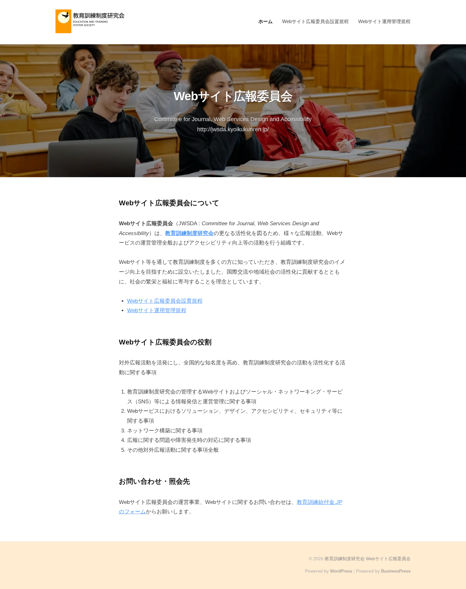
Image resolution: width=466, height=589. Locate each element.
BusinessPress (396, 571)
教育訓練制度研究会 (189, 233)
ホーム (265, 21)
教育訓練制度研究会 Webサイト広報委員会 (368, 558)
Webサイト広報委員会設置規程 (315, 21)
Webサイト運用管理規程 (384, 21)
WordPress (341, 571)
